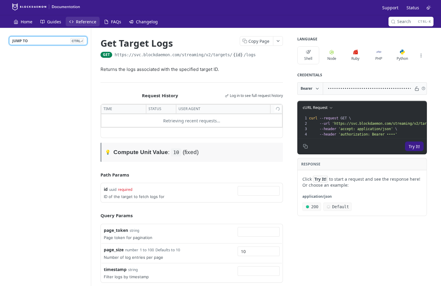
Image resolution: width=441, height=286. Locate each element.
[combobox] (259, 191)
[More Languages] (421, 55)
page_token (116, 230)
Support (390, 7)
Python (402, 58)
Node (331, 58)
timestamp (115, 269)
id (106, 189)
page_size (114, 249)
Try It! (414, 146)
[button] (423, 88)
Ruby (355, 58)
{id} (238, 54)
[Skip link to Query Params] (96, 215)
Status (412, 7)
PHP (378, 58)
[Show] (417, 88)
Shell (308, 58)
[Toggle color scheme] (429, 7)
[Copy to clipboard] (261, 55)
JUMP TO (47, 40)
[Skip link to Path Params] (96, 175)
